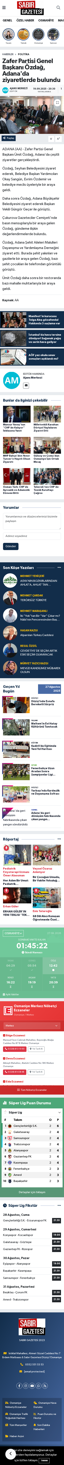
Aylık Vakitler (12, 994)
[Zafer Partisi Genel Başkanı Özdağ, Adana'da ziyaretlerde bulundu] (32, 115)
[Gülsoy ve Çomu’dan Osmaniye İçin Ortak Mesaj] (47, 445)
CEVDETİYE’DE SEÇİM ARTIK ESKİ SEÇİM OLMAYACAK (38, 652)
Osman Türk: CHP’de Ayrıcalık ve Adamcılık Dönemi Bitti (16, 490)
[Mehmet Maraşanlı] (10, 615)
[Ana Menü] (4, 8)
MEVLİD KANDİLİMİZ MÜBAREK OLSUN (40, 670)
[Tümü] (59, 567)
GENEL (7, 20)
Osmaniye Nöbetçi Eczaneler (16, 1405)
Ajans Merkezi (32, 377)
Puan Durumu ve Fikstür (45, 1416)
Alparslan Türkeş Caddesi (37, 635)
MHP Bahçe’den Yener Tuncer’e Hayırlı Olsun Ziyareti (16, 459)
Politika (23, 54)
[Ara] (58, 8)
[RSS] (45, 1386)
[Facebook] (19, 1386)
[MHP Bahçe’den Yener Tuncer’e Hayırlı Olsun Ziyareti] (17, 445)
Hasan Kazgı (29, 630)
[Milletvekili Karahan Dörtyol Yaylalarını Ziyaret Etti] (47, 414)
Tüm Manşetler (18, 1425)
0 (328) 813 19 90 (16, 1049)
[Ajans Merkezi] (11, 380)
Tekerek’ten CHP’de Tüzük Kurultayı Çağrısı (46, 490)
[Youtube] (32, 1386)
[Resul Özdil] (10, 650)
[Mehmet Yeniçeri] (10, 580)
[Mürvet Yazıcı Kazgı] (10, 667)
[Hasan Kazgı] (10, 632)
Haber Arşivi (17, 1436)
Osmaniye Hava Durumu (45, 1405)
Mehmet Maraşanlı (33, 611)
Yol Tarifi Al (37, 1049)
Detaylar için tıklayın (32, 1192)
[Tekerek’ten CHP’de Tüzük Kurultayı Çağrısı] (47, 476)
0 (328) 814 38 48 (16, 1072)
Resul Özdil (28, 646)
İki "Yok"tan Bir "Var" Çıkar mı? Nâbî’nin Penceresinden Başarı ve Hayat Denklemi (40, 618)
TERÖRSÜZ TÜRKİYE (33, 600)
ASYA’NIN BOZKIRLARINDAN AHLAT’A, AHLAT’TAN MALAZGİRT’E (38, 583)
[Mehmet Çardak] (10, 597)
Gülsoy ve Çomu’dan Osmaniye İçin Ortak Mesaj (46, 459)
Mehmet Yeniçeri (32, 576)
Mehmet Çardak (31, 595)
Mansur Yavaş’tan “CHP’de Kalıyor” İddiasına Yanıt (14, 427)
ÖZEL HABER (25, 20)
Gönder (11, 546)
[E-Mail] (26, 386)
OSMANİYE (46, 20)
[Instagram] (26, 1386)
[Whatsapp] (38, 1386)
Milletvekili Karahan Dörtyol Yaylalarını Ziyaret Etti (46, 427)
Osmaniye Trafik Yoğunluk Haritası (16, 1416)
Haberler (8, 54)
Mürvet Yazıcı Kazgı (34, 663)
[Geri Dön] (10, 1454)
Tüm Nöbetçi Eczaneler (34, 1090)
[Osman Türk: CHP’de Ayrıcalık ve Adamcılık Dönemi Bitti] (17, 476)
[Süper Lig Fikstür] (59, 1205)
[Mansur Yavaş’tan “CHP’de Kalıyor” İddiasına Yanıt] (17, 414)
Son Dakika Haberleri (42, 1427)
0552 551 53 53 (34, 1364)
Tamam (44, 1461)
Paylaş (10, 138)
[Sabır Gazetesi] (30, 8)
